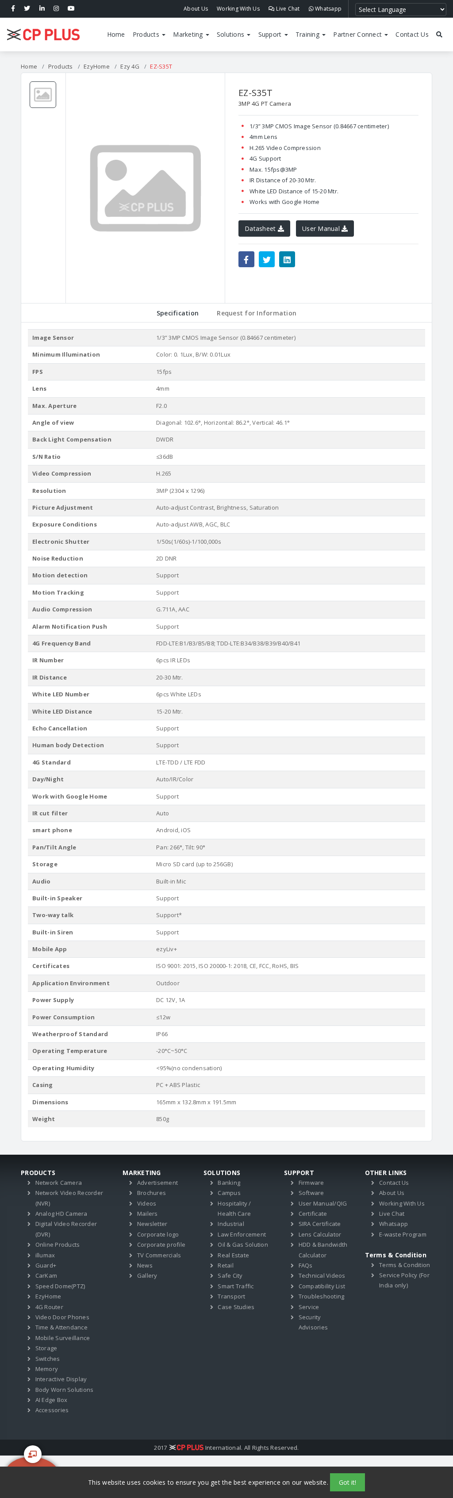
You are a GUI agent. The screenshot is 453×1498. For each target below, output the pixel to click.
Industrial (231, 1224)
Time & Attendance (61, 1327)
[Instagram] (56, 9)
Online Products (57, 1244)
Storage (46, 1348)
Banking (229, 1183)
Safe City (230, 1275)
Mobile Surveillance (62, 1338)
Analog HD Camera (61, 1214)
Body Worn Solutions (64, 1390)
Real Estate (233, 1255)
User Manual (322, 228)
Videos (147, 1203)
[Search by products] (439, 34)
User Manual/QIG (323, 1203)
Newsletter (152, 1224)
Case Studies (236, 1307)
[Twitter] (27, 9)
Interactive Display (61, 1379)
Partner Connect (358, 34)
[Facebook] (13, 9)
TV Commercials (159, 1255)
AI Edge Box (51, 1400)
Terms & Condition (404, 1265)
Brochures (151, 1193)
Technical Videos (322, 1275)
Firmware (311, 1183)
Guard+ (46, 1265)
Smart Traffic (235, 1286)
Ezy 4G (129, 66)
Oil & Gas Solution (243, 1244)
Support (271, 34)
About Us (196, 8)
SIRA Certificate (320, 1224)
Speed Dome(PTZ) (60, 1286)
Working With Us (238, 8)
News (145, 1265)
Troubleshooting (322, 1296)
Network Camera (58, 1183)
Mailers (147, 1214)
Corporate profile (161, 1244)
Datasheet (261, 228)
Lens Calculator (320, 1234)
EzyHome (97, 66)
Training (308, 34)
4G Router (49, 1307)
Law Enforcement (242, 1234)
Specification (178, 313)
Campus (229, 1193)
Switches (47, 1359)
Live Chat (287, 8)
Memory (46, 1369)
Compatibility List (322, 1286)
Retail (226, 1265)
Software (311, 1193)
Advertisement (157, 1183)
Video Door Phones (62, 1317)
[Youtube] (71, 9)
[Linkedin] (42, 9)
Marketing (189, 34)
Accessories (52, 1410)
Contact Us (412, 34)
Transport (231, 1296)
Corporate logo (158, 1234)
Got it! (347, 1482)
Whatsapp (328, 8)
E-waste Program (402, 1234)
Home (116, 34)
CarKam (46, 1275)
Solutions (231, 34)
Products (147, 34)
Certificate (313, 1214)
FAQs (306, 1265)
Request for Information (256, 313)
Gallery (147, 1275)
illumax (45, 1255)
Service (309, 1307)
